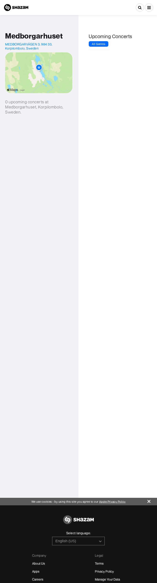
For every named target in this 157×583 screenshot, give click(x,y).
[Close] (152, 500)
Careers (37, 579)
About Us (38, 563)
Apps (35, 571)
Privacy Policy (104, 571)
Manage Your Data (107, 579)
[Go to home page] (78, 522)
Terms (99, 563)
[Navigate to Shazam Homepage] (16, 7)
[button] (149, 7)
